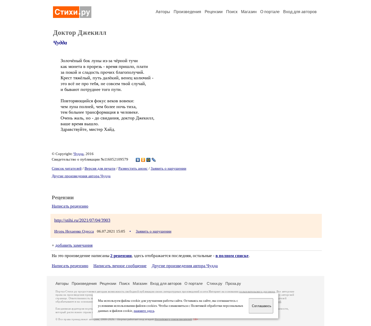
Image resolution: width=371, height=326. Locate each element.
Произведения (187, 12)
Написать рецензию (70, 206)
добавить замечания (74, 245)
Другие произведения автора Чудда (81, 176)
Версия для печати (100, 168)
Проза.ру (233, 283)
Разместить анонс (133, 168)
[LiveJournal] (153, 160)
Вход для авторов (300, 12)
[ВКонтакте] (138, 160)
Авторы (163, 12)
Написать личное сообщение (120, 265)
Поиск (231, 12)
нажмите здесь (144, 311)
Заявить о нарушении (168, 168)
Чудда (60, 43)
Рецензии (214, 12)
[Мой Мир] (148, 160)
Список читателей (67, 168)
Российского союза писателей (173, 319)
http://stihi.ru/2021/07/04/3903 (82, 220)
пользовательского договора (257, 291)
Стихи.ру (214, 283)
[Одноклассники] (143, 160)
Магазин (249, 12)
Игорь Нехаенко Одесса (74, 231)
